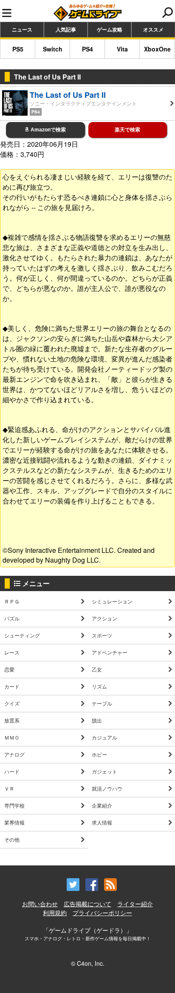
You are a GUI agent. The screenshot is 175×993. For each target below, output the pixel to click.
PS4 (87, 49)
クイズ (12, 703)
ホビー (99, 754)
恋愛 (9, 669)
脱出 (97, 720)
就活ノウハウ (107, 788)
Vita (122, 49)
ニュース (22, 29)
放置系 (12, 720)
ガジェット (104, 771)
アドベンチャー (109, 652)
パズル (12, 618)
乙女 (97, 669)
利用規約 (55, 912)
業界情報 (14, 822)
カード (12, 686)
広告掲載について (87, 903)
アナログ (14, 754)
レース (12, 652)
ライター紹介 (135, 903)
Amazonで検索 (47, 130)
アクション (104, 618)
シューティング (22, 635)
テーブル (102, 703)
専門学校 (14, 805)
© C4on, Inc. (87, 963)
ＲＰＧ (12, 601)
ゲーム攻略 (109, 29)
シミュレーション (112, 601)
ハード (12, 771)
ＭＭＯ (12, 737)
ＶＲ (9, 788)
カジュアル (104, 737)
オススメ (153, 29)
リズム (99, 686)
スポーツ (102, 635)
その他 (12, 839)
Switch (52, 49)
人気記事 (66, 29)
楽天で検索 (127, 130)
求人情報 (102, 822)
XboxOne (157, 49)
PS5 (17, 49)
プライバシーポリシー (102, 912)
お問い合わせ (40, 903)
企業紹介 (102, 805)
